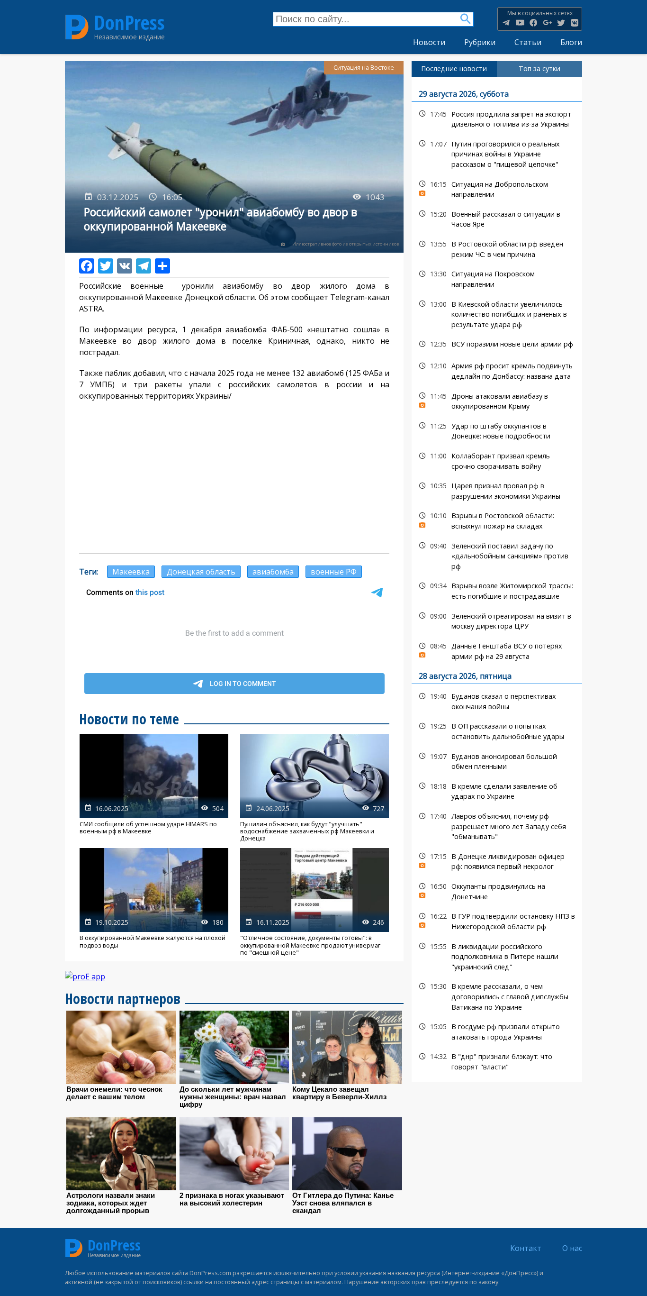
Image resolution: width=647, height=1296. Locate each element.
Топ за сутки (539, 68)
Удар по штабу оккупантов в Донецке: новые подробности (497, 430)
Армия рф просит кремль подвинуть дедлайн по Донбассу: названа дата (497, 369)
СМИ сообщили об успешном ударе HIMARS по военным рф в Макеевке (154, 788)
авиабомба (273, 571)
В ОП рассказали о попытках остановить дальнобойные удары (497, 730)
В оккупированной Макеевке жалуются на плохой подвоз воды (154, 902)
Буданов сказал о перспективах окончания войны (497, 700)
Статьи (527, 42)
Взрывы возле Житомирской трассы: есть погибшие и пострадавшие (497, 589)
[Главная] (77, 27)
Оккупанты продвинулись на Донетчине (497, 890)
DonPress (129, 23)
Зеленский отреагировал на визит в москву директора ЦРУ (497, 620)
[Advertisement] (234, 477)
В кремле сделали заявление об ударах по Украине (497, 790)
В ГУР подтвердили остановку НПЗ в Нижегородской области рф (497, 920)
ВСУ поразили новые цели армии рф (497, 344)
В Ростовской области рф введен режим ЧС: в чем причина (497, 248)
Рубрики (479, 42)
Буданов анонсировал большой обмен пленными (497, 760)
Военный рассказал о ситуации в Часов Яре (497, 218)
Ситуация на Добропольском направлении (497, 188)
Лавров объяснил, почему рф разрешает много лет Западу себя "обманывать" (497, 825)
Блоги (571, 42)
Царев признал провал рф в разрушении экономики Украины (497, 489)
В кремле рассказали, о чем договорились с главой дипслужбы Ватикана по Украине (497, 995)
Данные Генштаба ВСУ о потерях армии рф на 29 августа (497, 650)
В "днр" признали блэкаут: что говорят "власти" (497, 1060)
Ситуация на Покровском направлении (497, 278)
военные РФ (334, 571)
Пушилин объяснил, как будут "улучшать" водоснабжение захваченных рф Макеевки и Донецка (314, 788)
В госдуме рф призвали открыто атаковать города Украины (497, 1030)
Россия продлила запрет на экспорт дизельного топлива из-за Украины (497, 118)
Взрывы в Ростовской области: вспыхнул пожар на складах (497, 519)
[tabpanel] (497, 579)
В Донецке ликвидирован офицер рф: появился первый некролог (497, 860)
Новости (429, 42)
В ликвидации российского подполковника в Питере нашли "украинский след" (497, 956)
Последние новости (454, 68)
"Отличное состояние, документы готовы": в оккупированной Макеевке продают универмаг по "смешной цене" (314, 902)
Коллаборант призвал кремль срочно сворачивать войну (497, 460)
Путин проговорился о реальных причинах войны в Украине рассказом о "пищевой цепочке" (497, 153)
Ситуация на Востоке (363, 68)
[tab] (454, 68)
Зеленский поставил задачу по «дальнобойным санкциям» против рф (497, 555)
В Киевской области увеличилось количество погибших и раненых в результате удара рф (497, 313)
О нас (572, 1248)
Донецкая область (201, 571)
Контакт (525, 1248)
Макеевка (131, 571)
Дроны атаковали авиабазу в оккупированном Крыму (497, 400)
